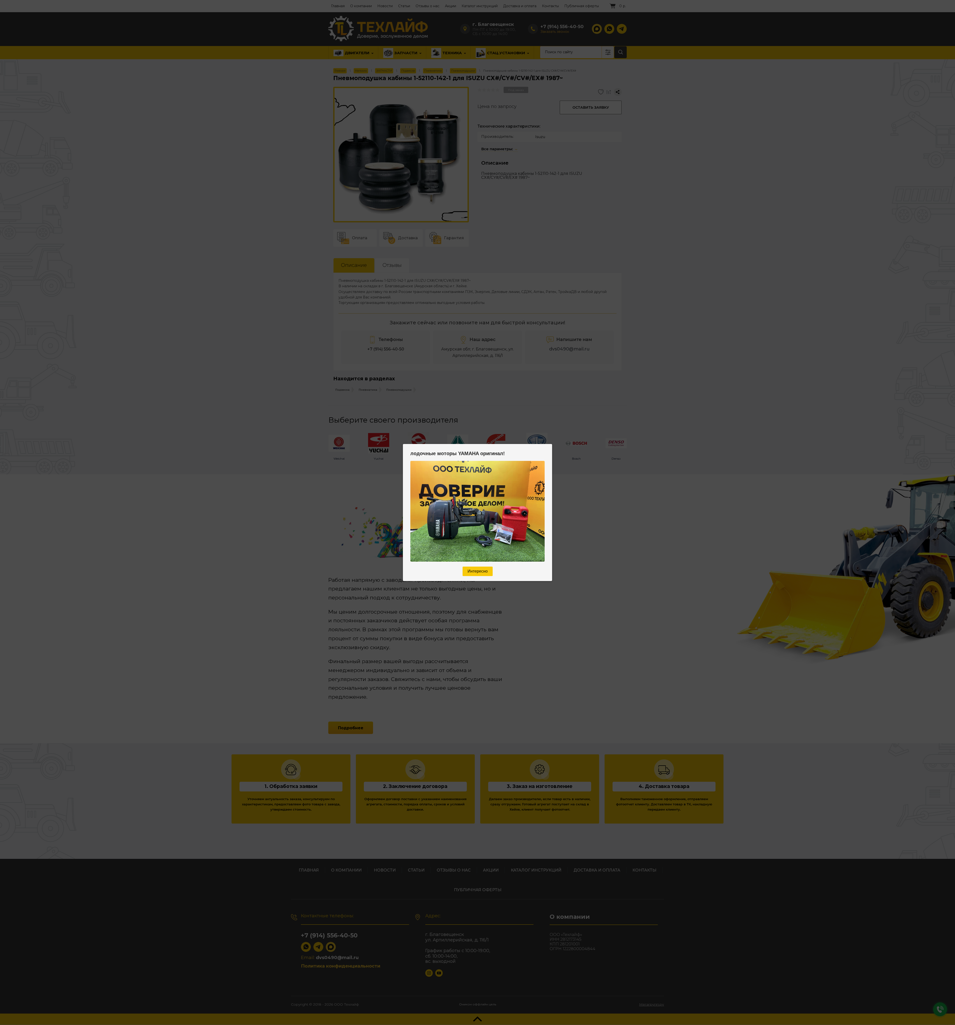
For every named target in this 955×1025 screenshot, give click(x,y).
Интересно (478, 571)
